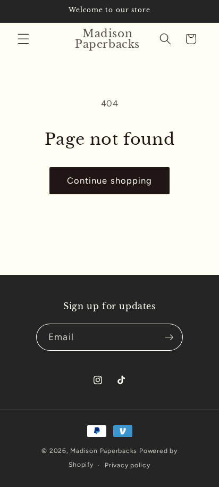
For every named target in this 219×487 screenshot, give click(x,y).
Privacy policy (127, 465)
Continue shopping (110, 180)
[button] (23, 39)
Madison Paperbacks (103, 451)
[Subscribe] (169, 337)
